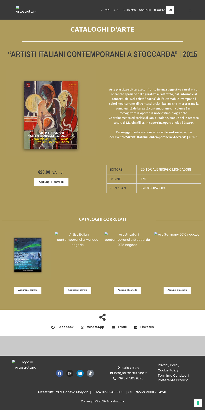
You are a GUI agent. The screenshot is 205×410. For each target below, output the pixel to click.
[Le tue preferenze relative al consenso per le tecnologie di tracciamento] (198, 403)
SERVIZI (105, 10)
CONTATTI (145, 10)
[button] (51, 182)
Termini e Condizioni (173, 376)
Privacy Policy (168, 365)
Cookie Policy (168, 370)
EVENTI (116, 10)
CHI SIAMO (130, 10)
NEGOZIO (159, 10)
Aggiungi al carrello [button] (27, 290)
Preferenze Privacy (173, 380)
